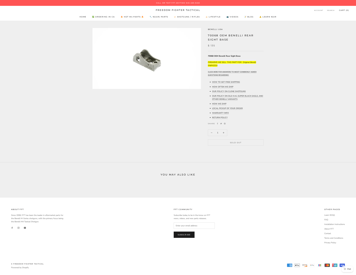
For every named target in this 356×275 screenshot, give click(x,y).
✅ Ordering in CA (103, 17)
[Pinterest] (225, 123)
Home (83, 17)
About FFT (329, 229)
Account (318, 10)
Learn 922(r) (329, 215)
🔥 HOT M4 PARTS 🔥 (132, 17)
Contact (327, 233)
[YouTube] (25, 227)
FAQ (326, 219)
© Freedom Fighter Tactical (27, 264)
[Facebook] (217, 123)
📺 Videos (232, 17)
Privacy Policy (330, 242)
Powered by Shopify (20, 267)
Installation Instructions (334, 224)
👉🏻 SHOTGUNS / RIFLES (187, 17)
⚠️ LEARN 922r (267, 17)
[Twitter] (221, 123)
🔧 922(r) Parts (159, 17)
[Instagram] (18, 227)
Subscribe (184, 235)
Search (331, 10)
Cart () (344, 10)
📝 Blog (249, 17)
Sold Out (235, 142)
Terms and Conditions (333, 238)
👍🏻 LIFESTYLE (213, 17)
